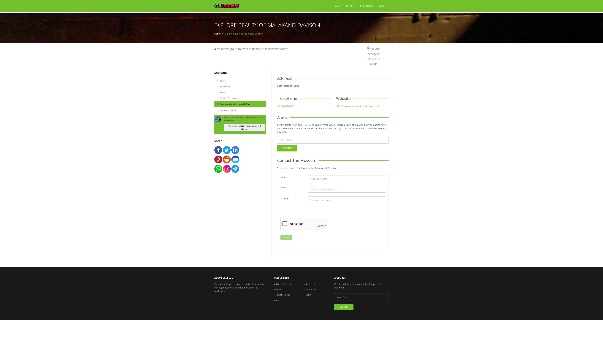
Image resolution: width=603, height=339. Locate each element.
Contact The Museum (229, 98)
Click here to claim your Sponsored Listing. (244, 127)
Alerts (222, 92)
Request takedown (228, 110)
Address (223, 80)
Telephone (224, 86)
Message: (285, 198)
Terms (279, 289)
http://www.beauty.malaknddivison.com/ (357, 106)
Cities (350, 6)
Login (382, 6)
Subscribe (287, 148)
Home (337, 6)
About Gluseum (284, 284)
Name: (283, 176)
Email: (283, 187)
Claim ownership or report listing (234, 103)
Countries (367, 6)
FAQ (278, 300)
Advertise (311, 284)
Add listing (311, 289)
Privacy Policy (283, 294)
